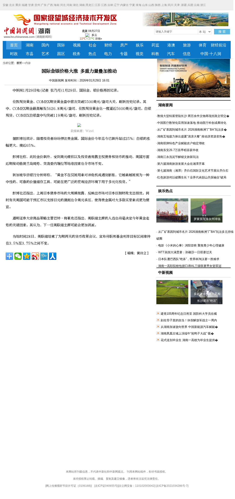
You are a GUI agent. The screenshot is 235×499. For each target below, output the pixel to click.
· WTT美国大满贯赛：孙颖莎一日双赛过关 (184, 252)
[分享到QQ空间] (26, 256)
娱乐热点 (165, 191)
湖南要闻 (165, 105)
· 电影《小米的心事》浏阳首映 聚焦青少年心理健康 (190, 245)
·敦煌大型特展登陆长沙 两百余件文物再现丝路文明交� (192, 116)
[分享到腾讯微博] (44, 256)
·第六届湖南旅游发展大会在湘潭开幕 (180, 163)
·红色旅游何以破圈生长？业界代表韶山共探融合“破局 (191, 177)
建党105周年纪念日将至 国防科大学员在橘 (189, 313)
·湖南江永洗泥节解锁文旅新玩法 (177, 157)
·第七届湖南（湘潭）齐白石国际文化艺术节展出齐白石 (192, 170)
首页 (19, 63)
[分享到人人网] (52, 256)
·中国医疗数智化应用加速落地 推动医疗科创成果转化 (191, 122)
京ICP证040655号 (106, 485)
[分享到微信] (18, 256)
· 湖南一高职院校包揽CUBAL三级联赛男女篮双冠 (188, 266)
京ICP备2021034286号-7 (172, 485)
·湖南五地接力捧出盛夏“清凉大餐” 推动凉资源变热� (190, 136)
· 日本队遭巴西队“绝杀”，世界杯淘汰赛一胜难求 (187, 259)
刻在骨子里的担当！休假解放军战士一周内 (189, 320)
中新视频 (165, 272)
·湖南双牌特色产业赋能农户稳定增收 (180, 143)
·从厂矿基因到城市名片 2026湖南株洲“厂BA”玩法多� (191, 129)
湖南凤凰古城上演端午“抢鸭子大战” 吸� (187, 333)
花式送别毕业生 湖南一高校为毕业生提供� (189, 340)
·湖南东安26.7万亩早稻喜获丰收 (177, 150)
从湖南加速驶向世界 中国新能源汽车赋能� (189, 327)
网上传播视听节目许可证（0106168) (68, 485)
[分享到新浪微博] (35, 256)
